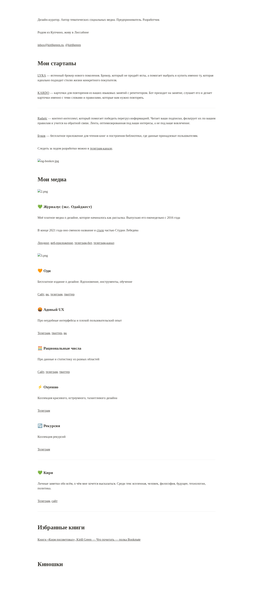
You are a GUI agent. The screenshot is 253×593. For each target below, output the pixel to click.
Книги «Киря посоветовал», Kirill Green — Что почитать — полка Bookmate (89, 539)
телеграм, (56, 294)
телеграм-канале (101, 148)
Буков (41, 135)
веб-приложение (62, 243)
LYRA (42, 75)
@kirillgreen (73, 45)
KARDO (43, 93)
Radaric (42, 118)
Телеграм (44, 333)
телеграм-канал (103, 243)
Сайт (41, 294)
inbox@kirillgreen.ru (51, 45)
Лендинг (43, 243)
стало (100, 230)
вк (47, 294)
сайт (55, 501)
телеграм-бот (83, 243)
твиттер (69, 294)
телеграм (52, 372)
